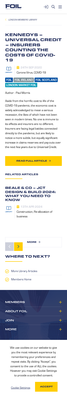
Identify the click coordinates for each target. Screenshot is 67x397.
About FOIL (16, 311)
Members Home (21, 279)
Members (15, 302)
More (32, 242)
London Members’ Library (22, 19)
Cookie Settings (20, 387)
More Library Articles (24, 271)
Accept (46, 386)
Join (9, 320)
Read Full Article (31, 160)
